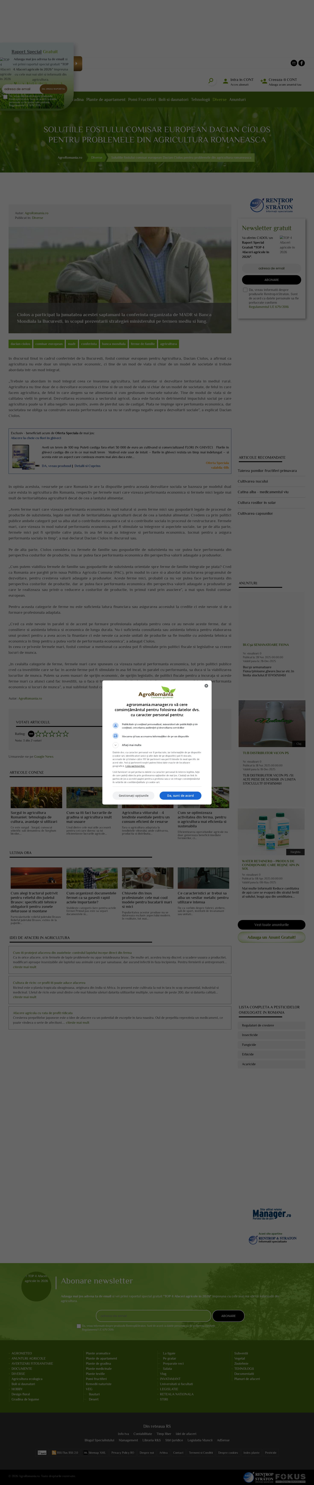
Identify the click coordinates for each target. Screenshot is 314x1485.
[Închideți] (206, 685)
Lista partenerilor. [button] (135, 766)
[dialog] (157, 742)
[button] (157, 745)
